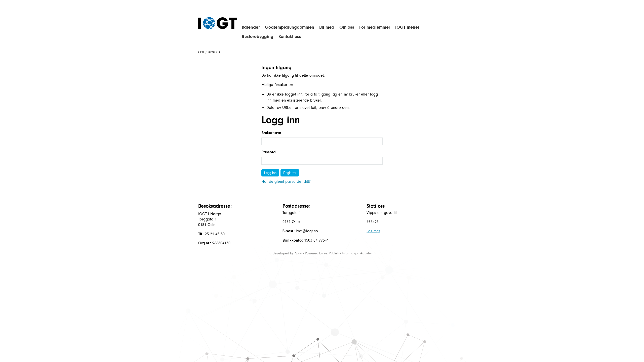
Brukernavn (271, 132)
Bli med (326, 27)
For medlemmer (374, 27)
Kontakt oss (289, 36)
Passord (268, 152)
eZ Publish (331, 253)
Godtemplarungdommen (289, 27)
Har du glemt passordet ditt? (286, 181)
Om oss (346, 27)
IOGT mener (407, 27)
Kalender (251, 27)
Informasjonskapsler (357, 253)
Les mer (373, 231)
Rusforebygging (257, 36)
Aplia (298, 253)
